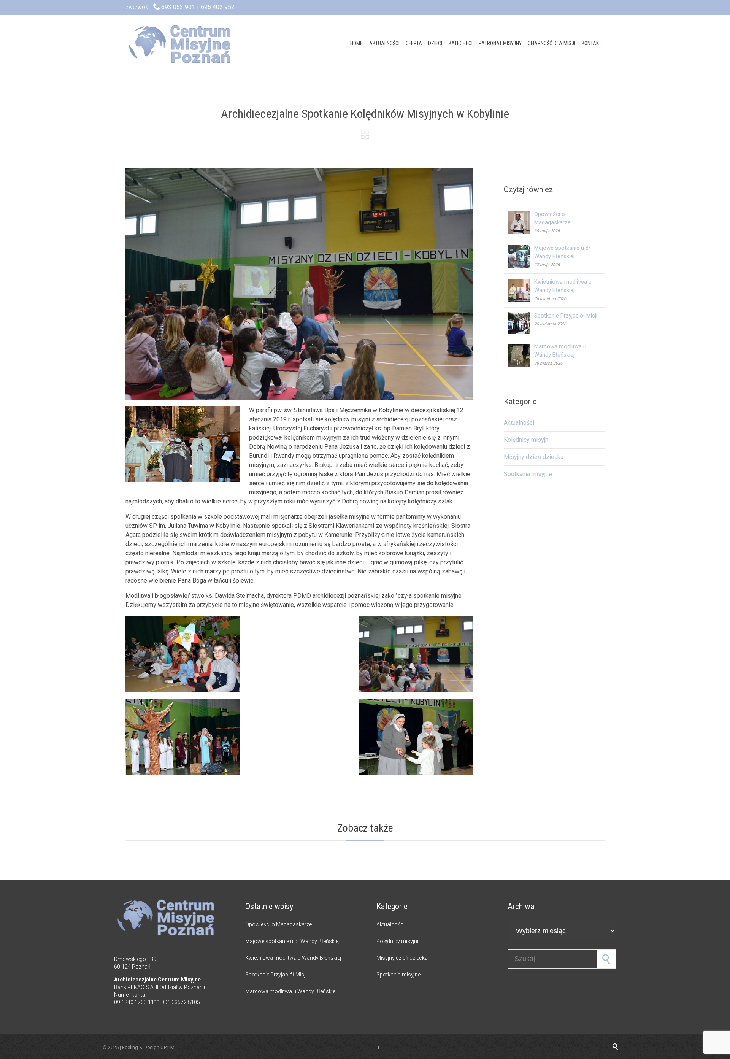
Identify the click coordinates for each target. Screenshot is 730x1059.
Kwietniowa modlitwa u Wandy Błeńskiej (293, 958)
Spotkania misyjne (528, 474)
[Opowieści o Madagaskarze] (521, 222)
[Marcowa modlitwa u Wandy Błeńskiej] (521, 355)
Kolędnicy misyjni (527, 439)
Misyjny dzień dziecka (533, 456)
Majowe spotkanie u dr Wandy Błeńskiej (292, 941)
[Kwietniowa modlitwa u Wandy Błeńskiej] (521, 290)
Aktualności (519, 422)
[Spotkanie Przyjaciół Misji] (521, 322)
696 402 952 (218, 7)
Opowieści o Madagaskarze (278, 924)
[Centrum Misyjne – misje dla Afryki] (182, 43)
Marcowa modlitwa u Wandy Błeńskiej (290, 991)
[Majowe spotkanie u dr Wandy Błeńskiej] (521, 256)
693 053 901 (178, 7)
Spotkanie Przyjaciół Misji (565, 315)
